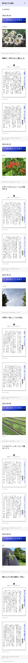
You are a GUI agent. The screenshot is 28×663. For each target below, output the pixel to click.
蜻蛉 (19, 528)
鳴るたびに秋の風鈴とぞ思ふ (13, 577)
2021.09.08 (6, 403)
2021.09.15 (6, 275)
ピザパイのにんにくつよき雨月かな (13, 188)
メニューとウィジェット (24, 4)
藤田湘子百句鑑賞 (8, 3)
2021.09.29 (6, 15)
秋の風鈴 (17, 656)
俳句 (11, 138)
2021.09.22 (6, 144)
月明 (18, 397)
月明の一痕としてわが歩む (12, 317)
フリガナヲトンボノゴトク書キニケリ (13, 447)
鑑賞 (13, 138)
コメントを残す (17, 53)
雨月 (18, 268)
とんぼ (17, 528)
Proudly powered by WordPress (8, 661)
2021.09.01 (6, 534)
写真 (11, 53)
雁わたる (19, 138)
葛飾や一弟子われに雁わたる (13, 58)
